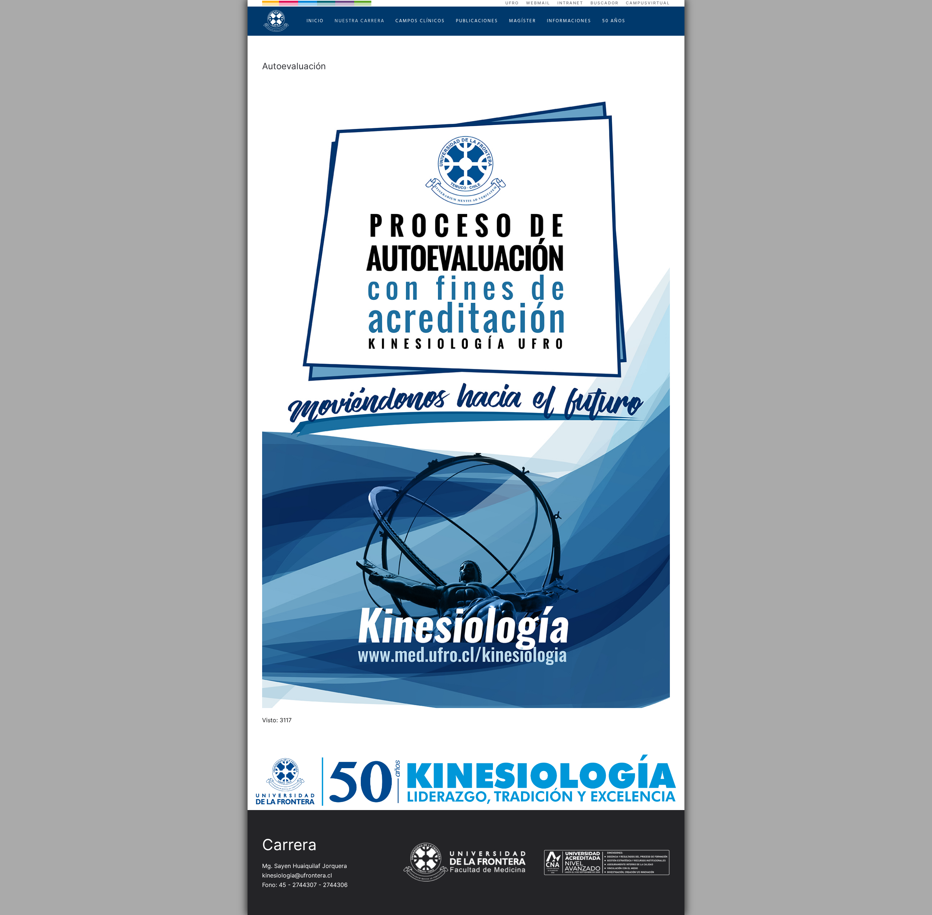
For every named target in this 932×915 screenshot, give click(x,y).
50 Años (613, 21)
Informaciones (569, 21)
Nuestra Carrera (359, 21)
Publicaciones (477, 21)
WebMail (538, 2)
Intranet (570, 2)
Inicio (315, 21)
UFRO (512, 2)
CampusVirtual (648, 2)
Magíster (522, 21)
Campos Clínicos (420, 21)
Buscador (605, 2)
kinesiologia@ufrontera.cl (297, 875)
